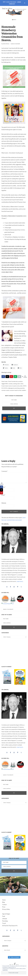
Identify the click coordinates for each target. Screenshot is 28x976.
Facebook (17, 352)
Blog (3, 902)
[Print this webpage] (19, 376)
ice (13, 386)
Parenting (5, 921)
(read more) (20, 581)
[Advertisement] (14, 442)
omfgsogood (10, 388)
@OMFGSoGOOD (10, 352)
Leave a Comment (15, 43)
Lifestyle (4, 918)
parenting (16, 388)
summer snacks (5, 390)
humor (10, 386)
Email (3, 495)
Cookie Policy (5, 969)
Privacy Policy (6, 909)
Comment (4, 471)
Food (3, 916)
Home (4, 900)
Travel (4, 923)
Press (3, 907)
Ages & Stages (6, 914)
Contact (4, 904)
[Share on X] (7, 376)
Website (3, 503)
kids (21, 386)
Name (3, 487)
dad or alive (20, 383)
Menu (14, 19)
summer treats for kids (15, 390)
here (8, 324)
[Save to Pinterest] (11, 376)
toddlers (24, 390)
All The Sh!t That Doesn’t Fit (9, 925)
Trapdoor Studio (12, 357)
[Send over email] (15, 376)
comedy (10, 383)
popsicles (22, 388)
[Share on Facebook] (3, 376)
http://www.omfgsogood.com (15, 350)
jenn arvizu (17, 386)
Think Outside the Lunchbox (15, 381)
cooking (15, 383)
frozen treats (4, 386)
